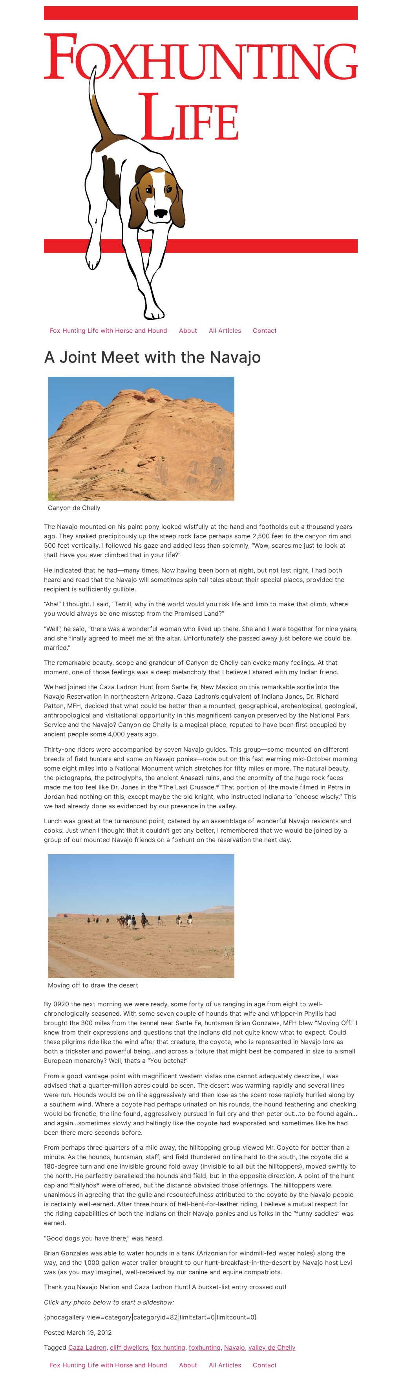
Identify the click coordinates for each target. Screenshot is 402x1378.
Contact (265, 330)
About (188, 330)
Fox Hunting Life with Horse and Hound (108, 330)
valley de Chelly (272, 1347)
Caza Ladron (87, 1347)
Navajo (234, 1347)
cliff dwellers (129, 1347)
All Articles (225, 330)
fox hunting (168, 1347)
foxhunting (205, 1347)
